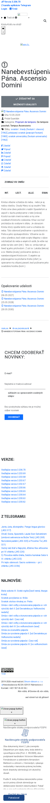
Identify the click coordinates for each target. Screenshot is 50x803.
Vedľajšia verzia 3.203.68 (13, 477)
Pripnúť (7, 156)
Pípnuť (6, 149)
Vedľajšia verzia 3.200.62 (13, 501)
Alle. (31, 193)
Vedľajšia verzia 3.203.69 (13, 473)
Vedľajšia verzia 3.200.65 (13, 491)
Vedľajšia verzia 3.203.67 (13, 480)
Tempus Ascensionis (20, 125)
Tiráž (14, 9)
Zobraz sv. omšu (14, 182)
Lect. (18, 193)
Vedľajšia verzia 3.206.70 (13, 469)
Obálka (4, 328)
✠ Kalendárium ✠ (20, 328)
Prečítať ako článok (17, 794)
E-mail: (8, 373)
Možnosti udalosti (25, 104)
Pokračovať (13, 797)
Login (4, 9)
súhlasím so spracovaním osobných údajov (25, 394)
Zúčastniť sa (26, 98)
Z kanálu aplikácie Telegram (16, 5)
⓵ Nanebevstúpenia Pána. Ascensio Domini (22, 291)
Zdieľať (6, 145)
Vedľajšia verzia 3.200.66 (13, 487)
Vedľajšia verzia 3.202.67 (13, 484)
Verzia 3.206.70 (12, 1)
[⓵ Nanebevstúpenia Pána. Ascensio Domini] (23, 111)
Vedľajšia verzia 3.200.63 (13, 498)
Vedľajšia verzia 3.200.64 (13, 494)
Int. (7, 193)
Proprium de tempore (25, 122)
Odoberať (14, 417)
